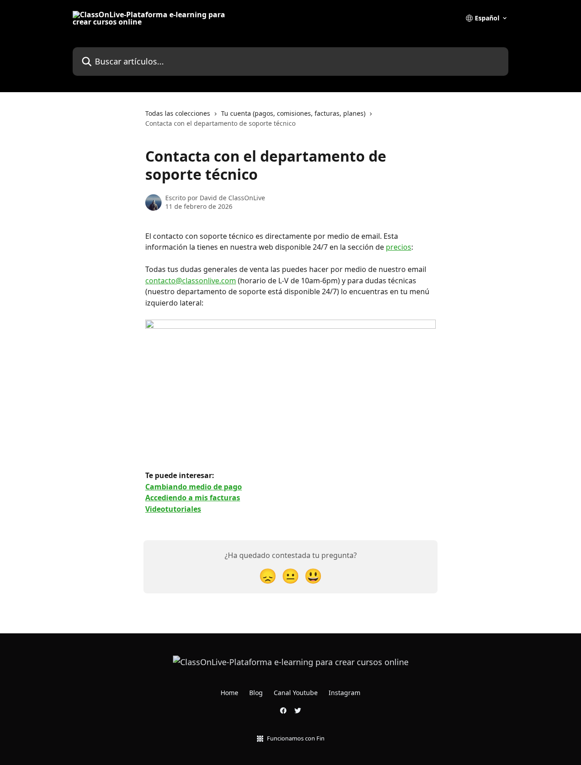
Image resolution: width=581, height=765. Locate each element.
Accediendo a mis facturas (192, 498)
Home (229, 692)
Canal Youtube (296, 692)
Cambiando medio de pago (193, 487)
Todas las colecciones (177, 113)
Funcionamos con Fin (296, 738)
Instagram (344, 692)
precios (398, 247)
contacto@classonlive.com (190, 281)
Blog (256, 692)
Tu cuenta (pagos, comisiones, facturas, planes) (293, 113)
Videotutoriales (173, 509)
